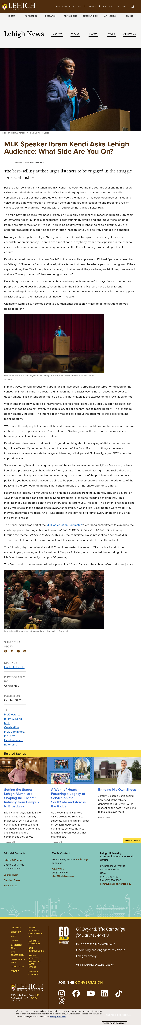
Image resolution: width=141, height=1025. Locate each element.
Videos (75, 34)
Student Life (90, 16)
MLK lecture (11, 714)
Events (93, 34)
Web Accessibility (17, 954)
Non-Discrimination (36, 950)
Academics (31, 16)
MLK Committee (14, 731)
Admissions (70, 16)
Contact (15, 940)
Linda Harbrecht (14, 667)
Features (57, 34)
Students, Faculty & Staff (66, 6)
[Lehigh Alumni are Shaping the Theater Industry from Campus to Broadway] (23, 770)
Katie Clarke (10, 885)
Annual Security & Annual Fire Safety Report (35, 961)
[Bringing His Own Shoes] (117, 770)
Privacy (15, 971)
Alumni (122, 6)
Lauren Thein (11, 875)
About (11, 16)
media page (81, 859)
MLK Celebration (11, 725)
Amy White (58, 869)
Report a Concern (33, 973)
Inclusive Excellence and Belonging (13, 740)
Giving (130, 16)
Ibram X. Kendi (13, 719)
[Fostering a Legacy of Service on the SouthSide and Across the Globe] (70, 770)
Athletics (110, 16)
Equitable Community (34, 942)
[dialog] (70, 1017)
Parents (92, 6)
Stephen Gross (12, 880)
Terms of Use (17, 966)
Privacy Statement (58, 1016)
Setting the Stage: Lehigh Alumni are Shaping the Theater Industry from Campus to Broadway (21, 798)
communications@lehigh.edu (115, 884)
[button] (132, 6)
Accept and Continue (114, 1023)
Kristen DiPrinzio (13, 860)
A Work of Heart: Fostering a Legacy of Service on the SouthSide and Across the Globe (68, 798)
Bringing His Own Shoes (117, 789)
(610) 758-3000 (34, 996)
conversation (89, 982)
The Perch (16, 927)
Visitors (107, 6)
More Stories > (132, 840)
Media (111, 34)
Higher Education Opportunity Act (35, 932)
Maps (13, 936)
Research (50, 16)
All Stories (129, 34)
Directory (16, 932)
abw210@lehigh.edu (63, 876)
